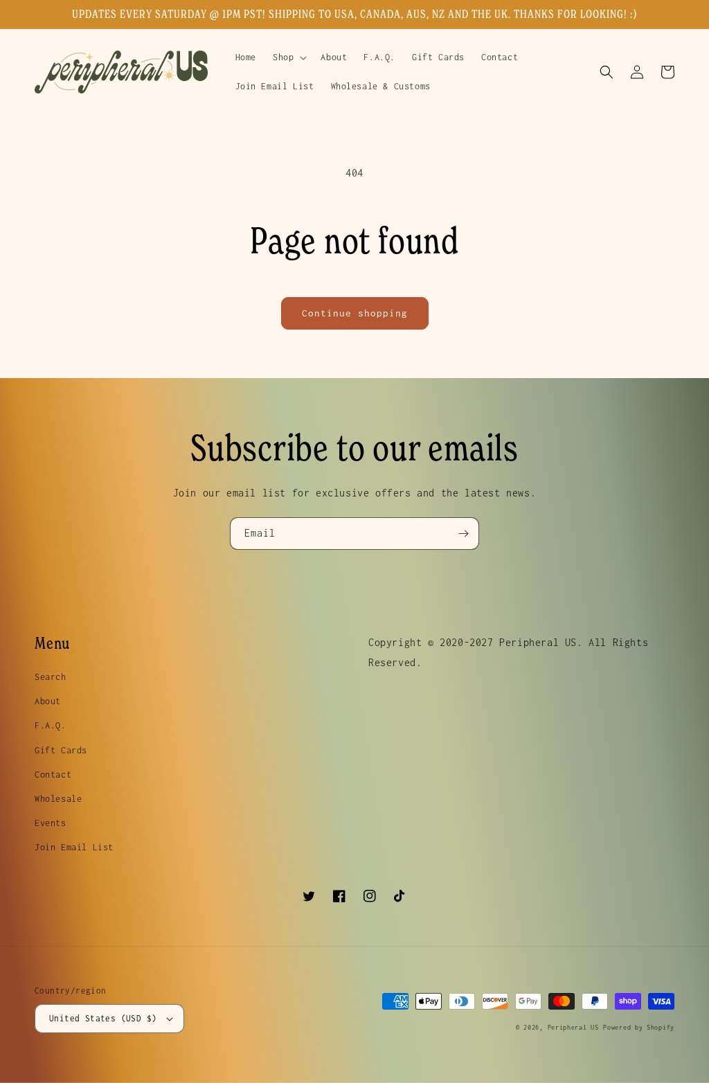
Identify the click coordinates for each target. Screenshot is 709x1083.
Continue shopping (355, 313)
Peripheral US (573, 1027)
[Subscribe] (463, 533)
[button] (288, 57)
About (48, 701)
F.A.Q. (50, 725)
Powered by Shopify (638, 1027)
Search (50, 677)
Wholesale (58, 799)
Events (50, 823)
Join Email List (74, 847)
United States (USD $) (102, 1018)
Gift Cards (61, 750)
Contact (53, 774)
